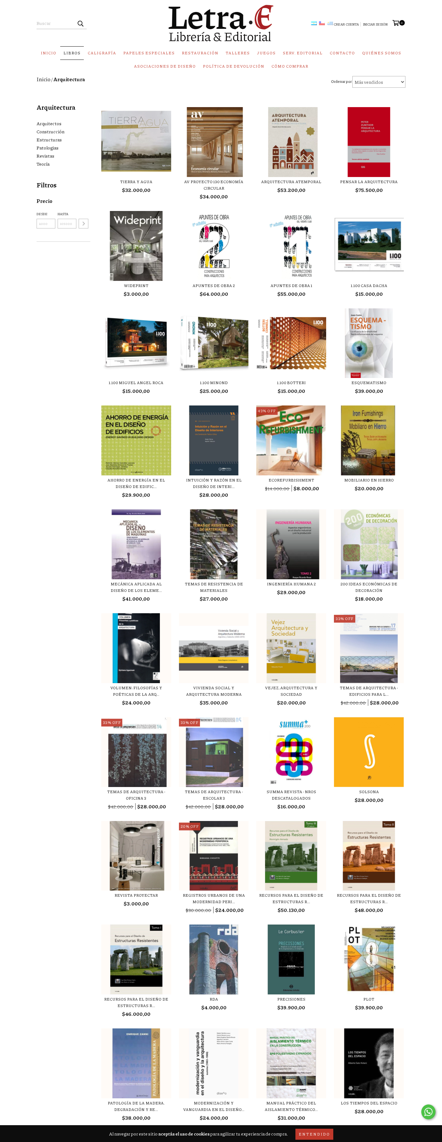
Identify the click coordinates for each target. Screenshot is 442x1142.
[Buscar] (80, 23)
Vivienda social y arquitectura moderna (214, 691)
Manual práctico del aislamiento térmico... (291, 1106)
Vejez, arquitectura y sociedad (291, 691)
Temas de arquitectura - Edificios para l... (369, 691)
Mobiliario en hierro (369, 480)
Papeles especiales (149, 53)
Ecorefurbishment (291, 480)
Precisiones (291, 999)
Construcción (50, 131)
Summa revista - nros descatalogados (291, 795)
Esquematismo (368, 382)
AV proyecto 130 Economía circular (213, 185)
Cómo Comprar (289, 66)
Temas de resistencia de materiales (214, 587)
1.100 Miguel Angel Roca (136, 382)
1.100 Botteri (291, 382)
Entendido (314, 1134)
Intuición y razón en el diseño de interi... (214, 483)
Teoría (43, 164)
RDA (214, 999)
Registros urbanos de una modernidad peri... (214, 898)
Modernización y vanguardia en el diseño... (213, 1106)
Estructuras (49, 139)
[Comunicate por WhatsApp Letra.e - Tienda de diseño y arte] (428, 1111)
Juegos (266, 53)
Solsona (369, 791)
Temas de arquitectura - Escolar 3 (214, 795)
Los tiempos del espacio (369, 1103)
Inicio (48, 53)
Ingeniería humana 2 (291, 584)
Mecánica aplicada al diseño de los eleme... (136, 587)
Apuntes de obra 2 (214, 285)
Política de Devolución (233, 66)
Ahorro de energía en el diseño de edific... (136, 483)
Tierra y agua (136, 181)
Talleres (238, 53)
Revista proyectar (136, 895)
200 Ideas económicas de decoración (368, 587)
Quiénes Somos (381, 53)
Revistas (45, 155)
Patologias (48, 147)
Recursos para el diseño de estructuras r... (291, 898)
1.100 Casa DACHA (369, 285)
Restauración (200, 53)
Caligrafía (102, 53)
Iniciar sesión (375, 24)
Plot (368, 999)
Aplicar (83, 223)
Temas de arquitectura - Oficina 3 (136, 795)
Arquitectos (49, 123)
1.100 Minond (214, 382)
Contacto (342, 53)
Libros (72, 53)
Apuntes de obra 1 (291, 285)
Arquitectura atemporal (291, 181)
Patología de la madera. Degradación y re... (136, 1106)
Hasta (63, 214)
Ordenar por (341, 81)
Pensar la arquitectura (369, 181)
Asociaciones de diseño (165, 66)
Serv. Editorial (303, 53)
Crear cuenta (346, 24)
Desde (42, 214)
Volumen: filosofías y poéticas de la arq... (136, 691)
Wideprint (136, 285)
